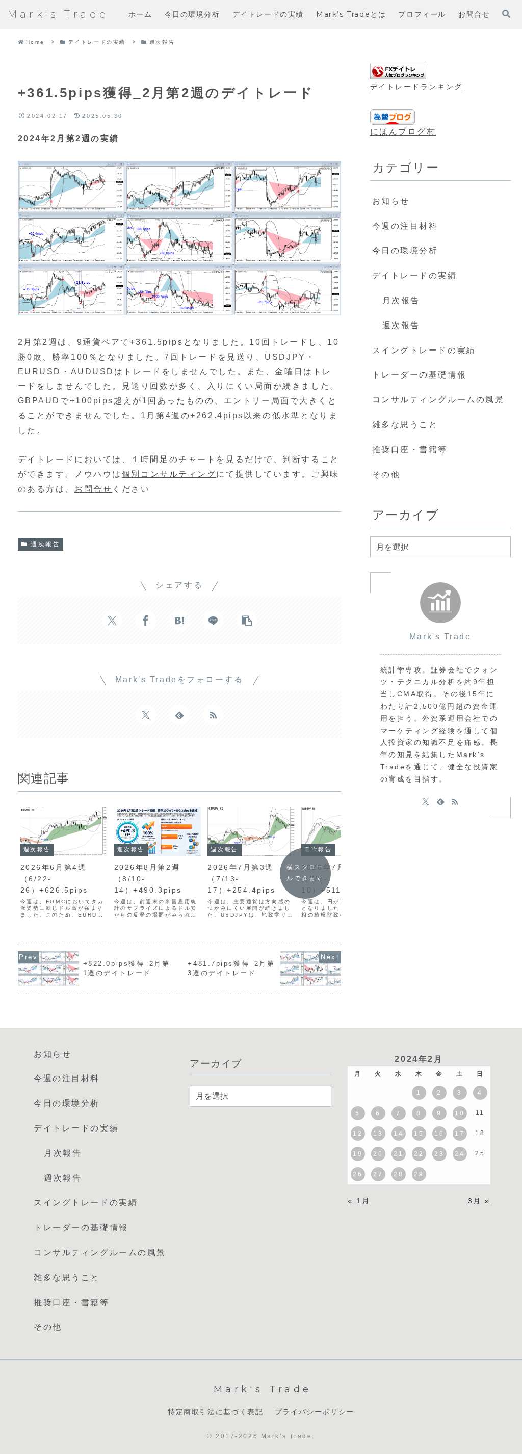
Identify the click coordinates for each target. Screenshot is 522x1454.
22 (419, 1153)
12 (357, 1133)
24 (459, 1153)
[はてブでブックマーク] (179, 620)
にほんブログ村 (403, 131)
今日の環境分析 (405, 250)
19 (357, 1153)
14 (398, 1133)
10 (459, 1113)
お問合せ (93, 488)
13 (378, 1133)
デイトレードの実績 (414, 275)
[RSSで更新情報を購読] (213, 715)
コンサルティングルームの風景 (438, 399)
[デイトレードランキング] (398, 72)
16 (439, 1133)
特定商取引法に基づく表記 (215, 1411)
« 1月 (359, 1201)
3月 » (479, 1201)
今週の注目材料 (405, 226)
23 (439, 1153)
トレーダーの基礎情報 (419, 374)
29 (419, 1174)
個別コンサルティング (169, 474)
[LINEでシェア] (213, 620)
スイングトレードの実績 (424, 350)
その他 (386, 474)
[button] (247, 620)
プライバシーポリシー (314, 1411)
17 (459, 1133)
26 (357, 1174)
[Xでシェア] (112, 620)
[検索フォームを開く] (506, 14)
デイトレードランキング (416, 87)
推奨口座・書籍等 (410, 449)
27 (378, 1174)
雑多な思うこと (405, 424)
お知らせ (391, 201)
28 (398, 1174)
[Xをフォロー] (146, 715)
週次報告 (45, 544)
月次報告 (401, 300)
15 (419, 1133)
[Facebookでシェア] (146, 620)
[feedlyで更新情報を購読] (179, 715)
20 (378, 1153)
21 (398, 1153)
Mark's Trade (440, 636)
